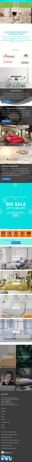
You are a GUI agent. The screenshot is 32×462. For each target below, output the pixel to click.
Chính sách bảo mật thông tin (8, 448)
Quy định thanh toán (6, 437)
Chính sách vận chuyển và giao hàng (10, 440)
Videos (3, 424)
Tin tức (3, 414)
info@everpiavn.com (10, 403)
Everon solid (7, 94)
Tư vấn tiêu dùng (5, 422)
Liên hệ (3, 427)
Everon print (22, 93)
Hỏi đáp (3, 419)
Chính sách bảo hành (6, 445)
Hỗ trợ (2, 416)
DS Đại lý (3, 411)
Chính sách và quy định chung (8, 431)
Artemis (23, 108)
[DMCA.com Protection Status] (7, 452)
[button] (2, 5)
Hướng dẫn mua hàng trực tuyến (9, 434)
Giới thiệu (3, 408)
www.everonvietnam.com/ (12, 404)
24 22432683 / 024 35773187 (12, 399)
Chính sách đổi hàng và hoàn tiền (9, 442)
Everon (20, 91)
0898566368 (8, 401)
